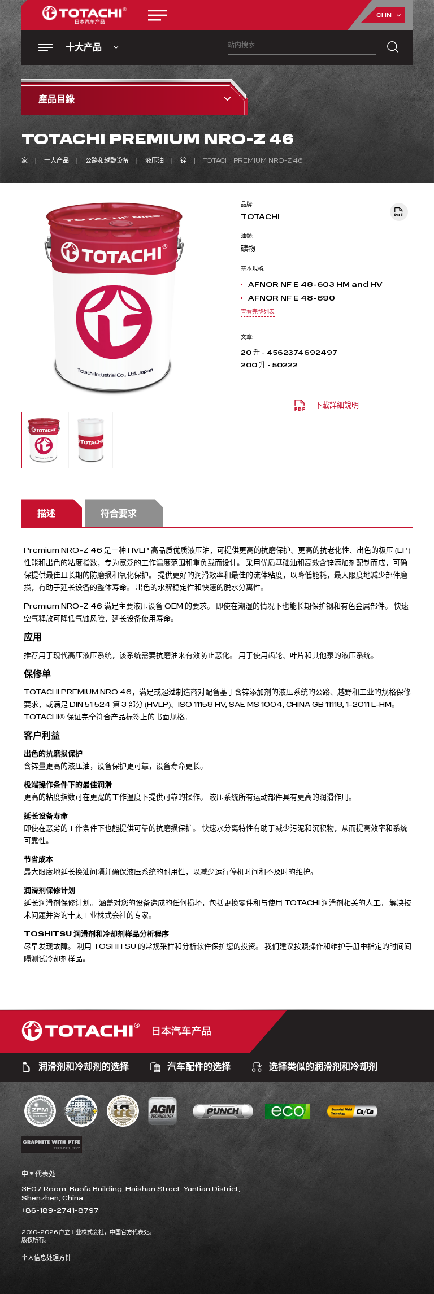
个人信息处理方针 (46, 1258)
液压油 (154, 161)
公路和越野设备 (107, 161)
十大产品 (56, 161)
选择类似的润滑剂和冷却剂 (323, 1067)
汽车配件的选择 (199, 1067)
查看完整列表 (258, 312)
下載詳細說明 (337, 405)
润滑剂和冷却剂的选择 (83, 1067)
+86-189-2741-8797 (60, 1210)
